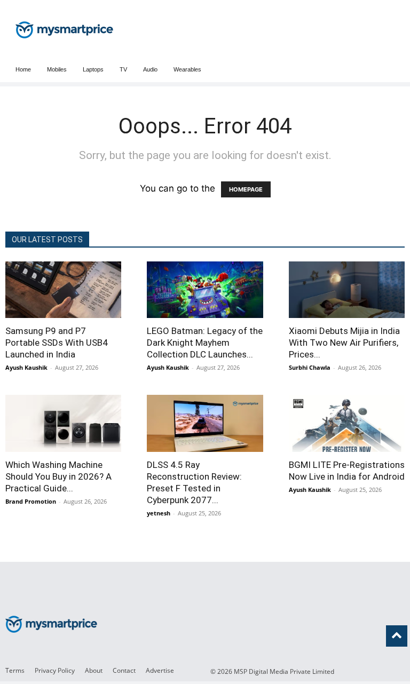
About (93, 670)
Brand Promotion (30, 501)
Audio (150, 69)
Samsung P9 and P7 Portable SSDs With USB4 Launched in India (56, 342)
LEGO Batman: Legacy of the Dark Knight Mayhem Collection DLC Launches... (205, 342)
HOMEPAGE (246, 189)
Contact (124, 670)
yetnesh (158, 513)
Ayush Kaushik (26, 367)
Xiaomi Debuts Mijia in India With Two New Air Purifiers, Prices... (344, 342)
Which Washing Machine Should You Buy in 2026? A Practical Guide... (58, 476)
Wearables (187, 69)
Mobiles (57, 69)
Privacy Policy (55, 670)
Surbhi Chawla (309, 367)
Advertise (160, 670)
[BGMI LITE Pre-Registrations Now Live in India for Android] (347, 423)
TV (123, 69)
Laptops (93, 69)
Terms (15, 670)
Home (23, 69)
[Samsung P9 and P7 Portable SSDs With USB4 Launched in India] (63, 289)
